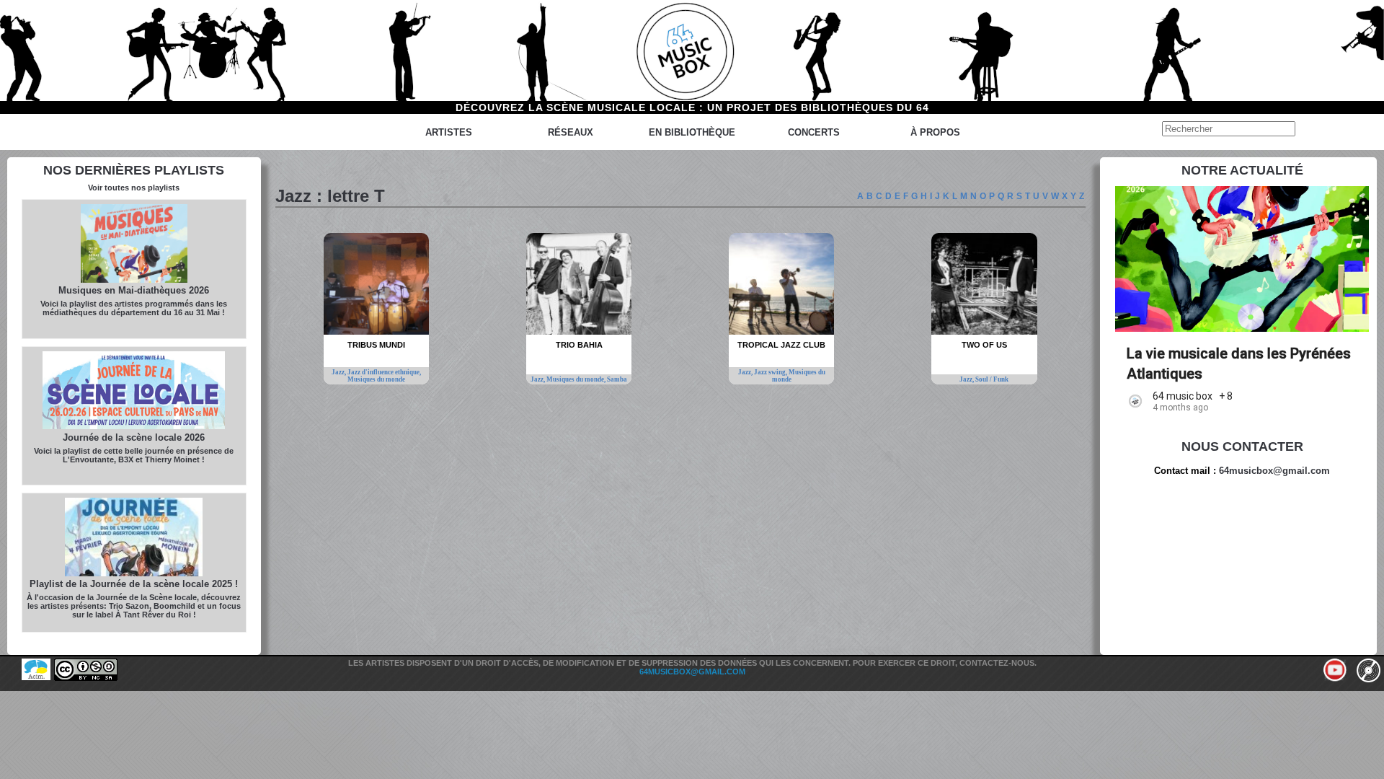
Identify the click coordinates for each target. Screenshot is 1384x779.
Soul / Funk (991, 379)
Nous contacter (1242, 446)
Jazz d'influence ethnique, (384, 372)
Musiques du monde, (576, 379)
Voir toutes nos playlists (133, 187)
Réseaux (570, 132)
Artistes (448, 132)
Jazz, (339, 372)
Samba (617, 379)
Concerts (814, 132)
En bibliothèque (692, 132)
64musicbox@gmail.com (1274, 470)
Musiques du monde (376, 379)
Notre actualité (1242, 170)
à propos (935, 132)
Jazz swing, (771, 372)
